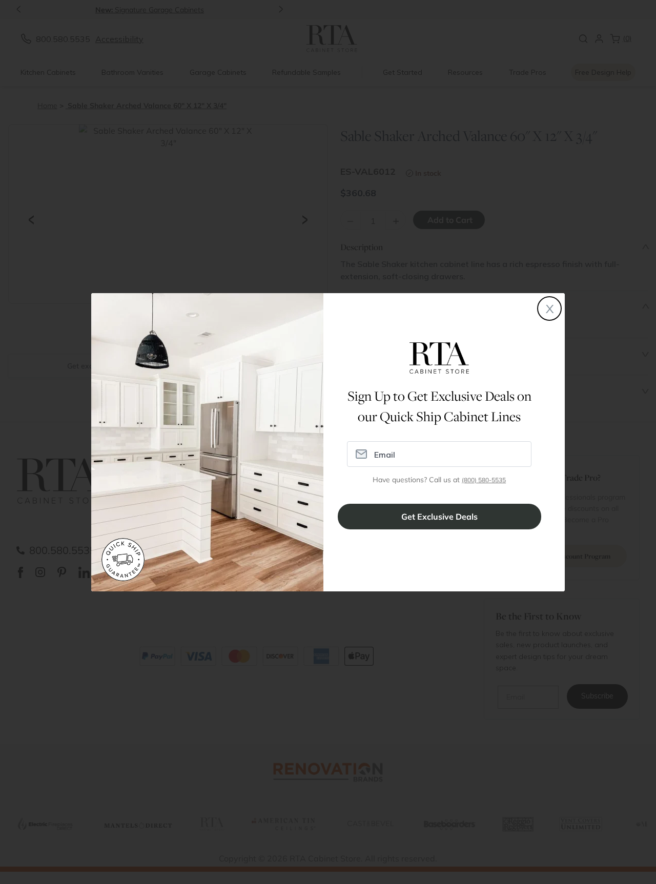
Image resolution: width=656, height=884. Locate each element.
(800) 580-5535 (484, 480)
